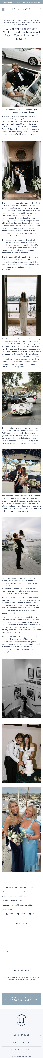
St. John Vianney (15, 901)
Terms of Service (26, 979)
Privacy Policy (12, 979)
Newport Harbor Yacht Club (22, 905)
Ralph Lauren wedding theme (21, 22)
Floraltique (24, 892)
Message (6, 952)
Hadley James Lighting (11, 909)
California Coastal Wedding (12, 20)
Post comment (21, 971)
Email (5, 940)
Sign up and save (20, 1042)
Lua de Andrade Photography (25, 887)
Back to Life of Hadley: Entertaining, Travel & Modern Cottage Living (21, 999)
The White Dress (21, 896)
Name (5, 929)
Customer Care (21, 1035)
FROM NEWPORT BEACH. (21, 1050)
